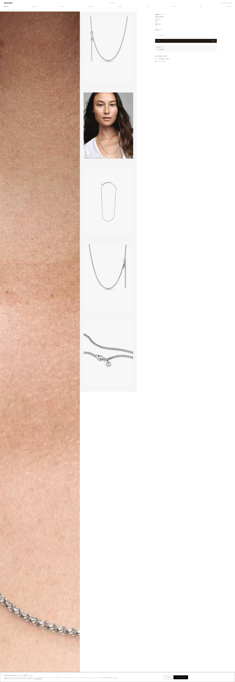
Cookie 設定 (168, 677)
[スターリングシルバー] (156, 24)
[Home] (8, 3)
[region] (117, 677)
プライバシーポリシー (38, 678)
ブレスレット (91, 6)
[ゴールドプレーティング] (159, 24)
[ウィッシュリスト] (222, 3)
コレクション (229, 6)
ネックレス (120, 6)
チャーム (62, 6)
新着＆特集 (6, 6)
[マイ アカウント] (227, 3)
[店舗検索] (225, 3)
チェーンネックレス (19, 10)
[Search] (110, 3)
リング (147, 6)
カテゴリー (34, 6)
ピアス (174, 6)
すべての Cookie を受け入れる (181, 677)
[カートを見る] (230, 3)
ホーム (5, 10)
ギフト (201, 6)
